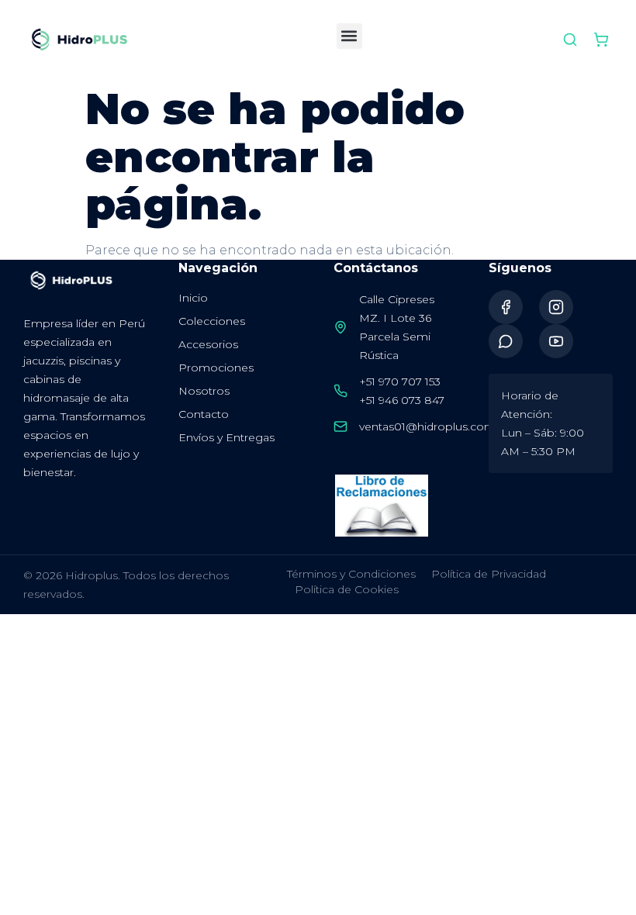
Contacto (203, 414)
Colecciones (211, 321)
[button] (349, 36)
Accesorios (208, 344)
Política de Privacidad (488, 574)
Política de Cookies (347, 589)
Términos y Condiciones (351, 574)
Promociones (216, 368)
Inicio (193, 298)
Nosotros (204, 391)
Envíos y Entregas (226, 437)
